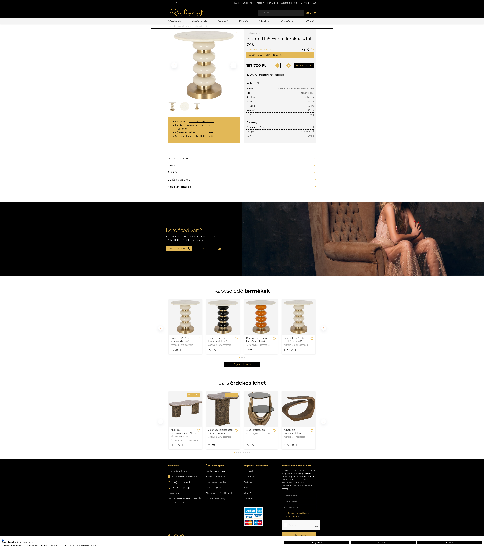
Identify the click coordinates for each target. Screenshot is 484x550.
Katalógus (247, 3)
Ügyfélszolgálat (308, 3)
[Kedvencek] (311, 13)
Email (201, 248)
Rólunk (235, 3)
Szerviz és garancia (215, 487)
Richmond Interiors (185, 12)
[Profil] (307, 13)
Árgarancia (181, 128)
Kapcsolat (259, 3)
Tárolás (243, 21)
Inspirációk (272, 3)
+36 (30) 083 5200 (174, 3)
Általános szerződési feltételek (220, 493)
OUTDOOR (311, 21)
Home (170, 26)
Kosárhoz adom (304, 65)
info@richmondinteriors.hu (186, 482)
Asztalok (223, 21)
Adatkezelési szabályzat (217, 498)
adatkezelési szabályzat (87, 545)
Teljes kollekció (242, 364)
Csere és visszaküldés (216, 482)
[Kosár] (315, 13)
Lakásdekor (287, 21)
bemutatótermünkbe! (201, 121)
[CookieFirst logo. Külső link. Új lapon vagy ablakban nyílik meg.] (3, 540)
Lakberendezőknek (289, 3)
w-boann (309, 97)
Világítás (264, 21)
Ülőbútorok (199, 21)
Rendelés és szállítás (215, 471)
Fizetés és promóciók (215, 476)
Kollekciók (174, 21)
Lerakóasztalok (253, 33)
